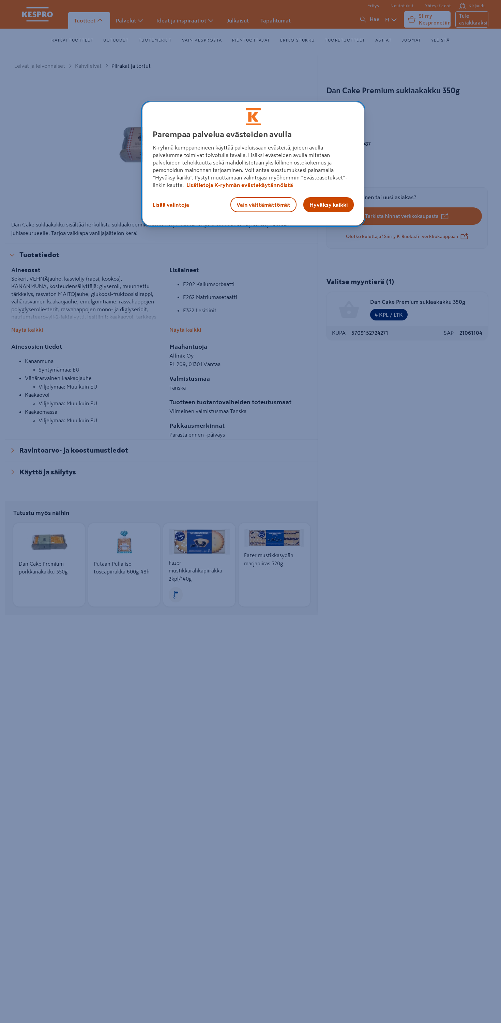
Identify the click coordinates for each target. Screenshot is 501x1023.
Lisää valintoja (171, 204)
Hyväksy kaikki (328, 204)
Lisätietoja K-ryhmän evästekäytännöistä (239, 185)
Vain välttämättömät (263, 204)
